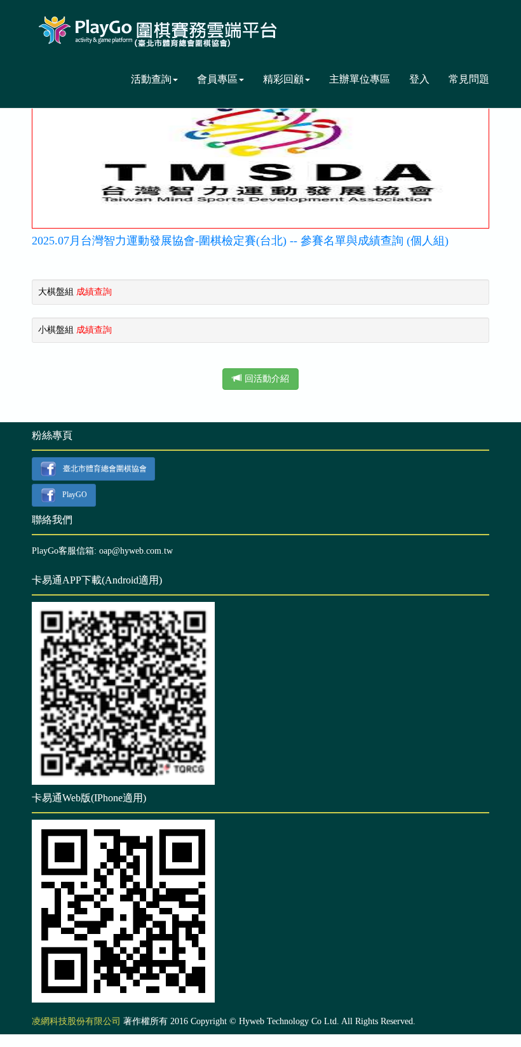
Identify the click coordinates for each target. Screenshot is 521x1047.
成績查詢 (94, 292)
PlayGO (74, 494)
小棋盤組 (56, 330)
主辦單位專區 (359, 79)
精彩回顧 (283, 79)
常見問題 (469, 79)
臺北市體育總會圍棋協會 (105, 467)
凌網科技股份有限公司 (76, 1021)
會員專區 (217, 79)
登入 (419, 79)
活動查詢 (151, 79)
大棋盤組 (56, 292)
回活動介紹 (267, 378)
